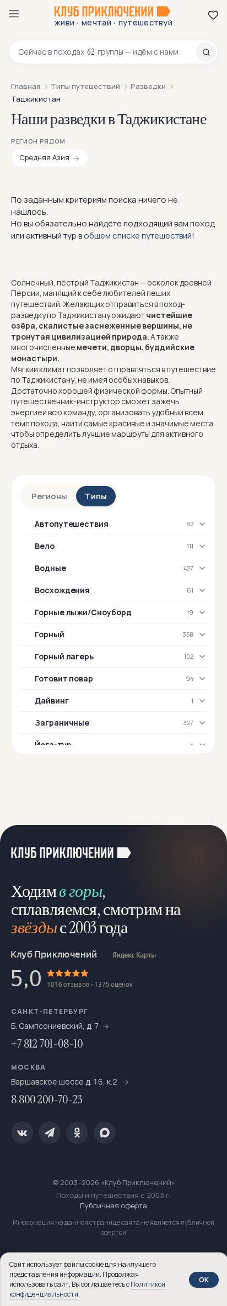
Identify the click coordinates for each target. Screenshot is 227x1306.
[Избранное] (213, 15)
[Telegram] (50, 1133)
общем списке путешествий (138, 235)
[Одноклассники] (77, 1133)
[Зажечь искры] (205, 847)
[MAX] (105, 1133)
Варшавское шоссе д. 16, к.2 (65, 1081)
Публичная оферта (113, 1205)
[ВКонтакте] (22, 1133)
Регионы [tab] (49, 496)
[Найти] (206, 52)
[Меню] (14, 14)
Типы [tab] (96, 496)
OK (204, 1279)
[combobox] (107, 51)
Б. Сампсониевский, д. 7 (55, 1026)
